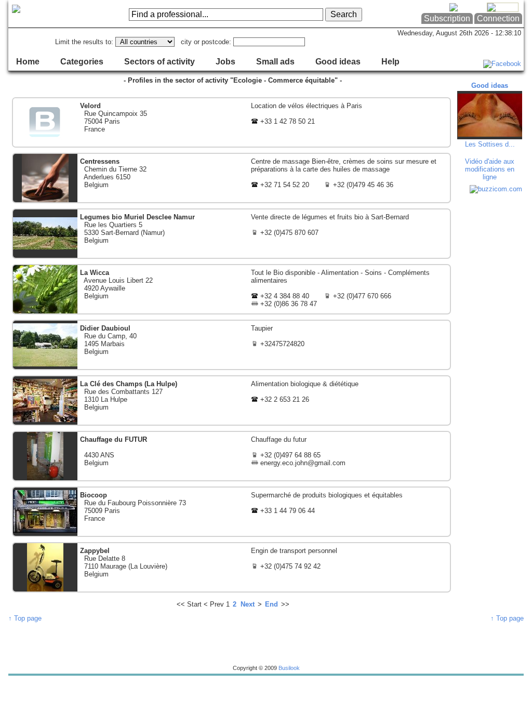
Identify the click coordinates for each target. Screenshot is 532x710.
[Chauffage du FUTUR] (231, 456)
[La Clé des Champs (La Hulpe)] (231, 400)
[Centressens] (231, 178)
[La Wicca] (231, 289)
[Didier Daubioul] (231, 345)
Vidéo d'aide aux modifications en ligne (489, 169)
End (271, 604)
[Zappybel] (231, 567)
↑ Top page (25, 618)
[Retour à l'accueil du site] (50, 14)
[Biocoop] (231, 512)
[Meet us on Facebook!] (502, 64)
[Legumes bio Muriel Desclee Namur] (231, 233)
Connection (498, 18)
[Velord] (231, 122)
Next (248, 604)
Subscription (447, 18)
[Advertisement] (491, 353)
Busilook (289, 668)
